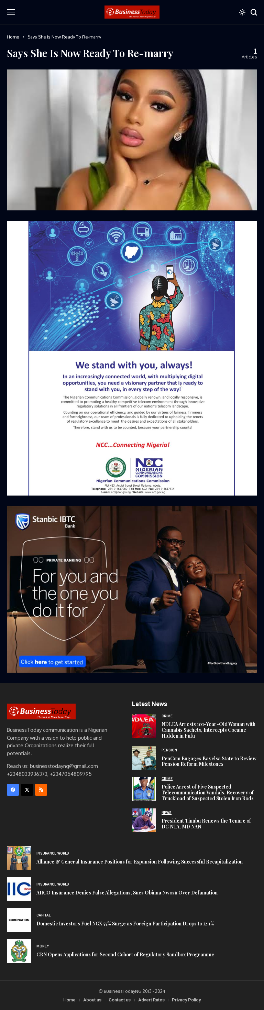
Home (13, 37)
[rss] (41, 790)
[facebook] (13, 790)
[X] (27, 790)
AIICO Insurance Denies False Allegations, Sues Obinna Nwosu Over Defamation (127, 892)
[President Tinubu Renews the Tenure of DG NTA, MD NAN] (144, 820)
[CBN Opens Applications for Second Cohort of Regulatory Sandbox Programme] (19, 951)
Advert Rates (151, 999)
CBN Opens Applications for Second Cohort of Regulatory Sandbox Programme (125, 954)
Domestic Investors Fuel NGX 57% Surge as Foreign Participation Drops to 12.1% (125, 923)
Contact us (120, 999)
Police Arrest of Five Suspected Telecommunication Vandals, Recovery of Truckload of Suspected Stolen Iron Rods (208, 792)
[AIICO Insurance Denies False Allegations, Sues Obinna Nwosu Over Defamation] (19, 889)
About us (92, 999)
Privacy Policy (186, 999)
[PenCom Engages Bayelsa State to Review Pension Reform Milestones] (144, 758)
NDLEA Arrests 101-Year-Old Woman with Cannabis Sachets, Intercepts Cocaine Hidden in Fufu (208, 730)
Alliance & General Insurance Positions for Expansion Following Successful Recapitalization (139, 861)
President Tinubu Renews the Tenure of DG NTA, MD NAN (206, 823)
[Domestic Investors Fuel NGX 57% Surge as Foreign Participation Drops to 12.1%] (19, 920)
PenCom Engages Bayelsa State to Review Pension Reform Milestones (209, 761)
